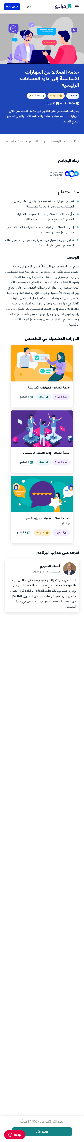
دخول (28, 6)
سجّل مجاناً (12, 6)
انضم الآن (42, 1132)
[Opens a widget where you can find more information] (14, 1135)
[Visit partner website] (64, 175)
